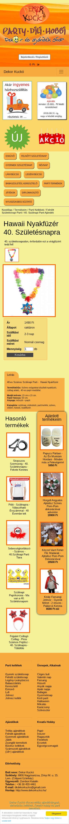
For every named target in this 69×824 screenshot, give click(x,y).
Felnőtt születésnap (16, 677)
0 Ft (33, 64)
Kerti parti (42, 698)
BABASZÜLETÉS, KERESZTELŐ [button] (21, 183)
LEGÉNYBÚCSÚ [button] (34, 174)
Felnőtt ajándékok (15, 733)
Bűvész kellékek (14, 745)
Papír (40, 730)
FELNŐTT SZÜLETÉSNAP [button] (34, 156)
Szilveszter (43, 710)
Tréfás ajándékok (15, 730)
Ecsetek (42, 742)
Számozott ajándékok (17, 748)
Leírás (10, 374)
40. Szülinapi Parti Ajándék (39, 212)
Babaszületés (13, 683)
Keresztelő (11, 686)
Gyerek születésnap (17, 674)
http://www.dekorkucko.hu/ (25, 790)
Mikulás (41, 704)
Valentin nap (44, 677)
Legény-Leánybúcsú (17, 680)
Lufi (7, 692)
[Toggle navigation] (61, 71)
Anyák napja (44, 686)
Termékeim (20, 209)
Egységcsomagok (47, 745)
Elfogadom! (56, 813)
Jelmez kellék (13, 698)
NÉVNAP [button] (43, 165)
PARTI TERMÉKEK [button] (53, 183)
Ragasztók (43, 736)
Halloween (43, 701)
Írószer (41, 733)
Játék (8, 739)
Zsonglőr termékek (16, 742)
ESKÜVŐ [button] (10, 156)
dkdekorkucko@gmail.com (25, 787)
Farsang (42, 680)
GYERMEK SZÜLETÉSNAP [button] (19, 165)
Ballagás (42, 692)
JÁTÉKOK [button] (10, 192)
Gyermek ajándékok (17, 736)
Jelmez (9, 695)
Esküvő (9, 689)
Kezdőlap (7, 209)
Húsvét (41, 683)
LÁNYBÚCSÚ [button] (12, 174)
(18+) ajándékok (14, 751)
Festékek (42, 739)
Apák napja (43, 689)
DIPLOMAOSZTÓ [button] (30, 192)
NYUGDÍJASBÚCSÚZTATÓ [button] (19, 202)
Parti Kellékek (36, 209)
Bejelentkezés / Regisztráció (34, 57)
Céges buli (43, 674)
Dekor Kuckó (14, 72)
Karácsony (43, 707)
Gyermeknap (44, 695)
